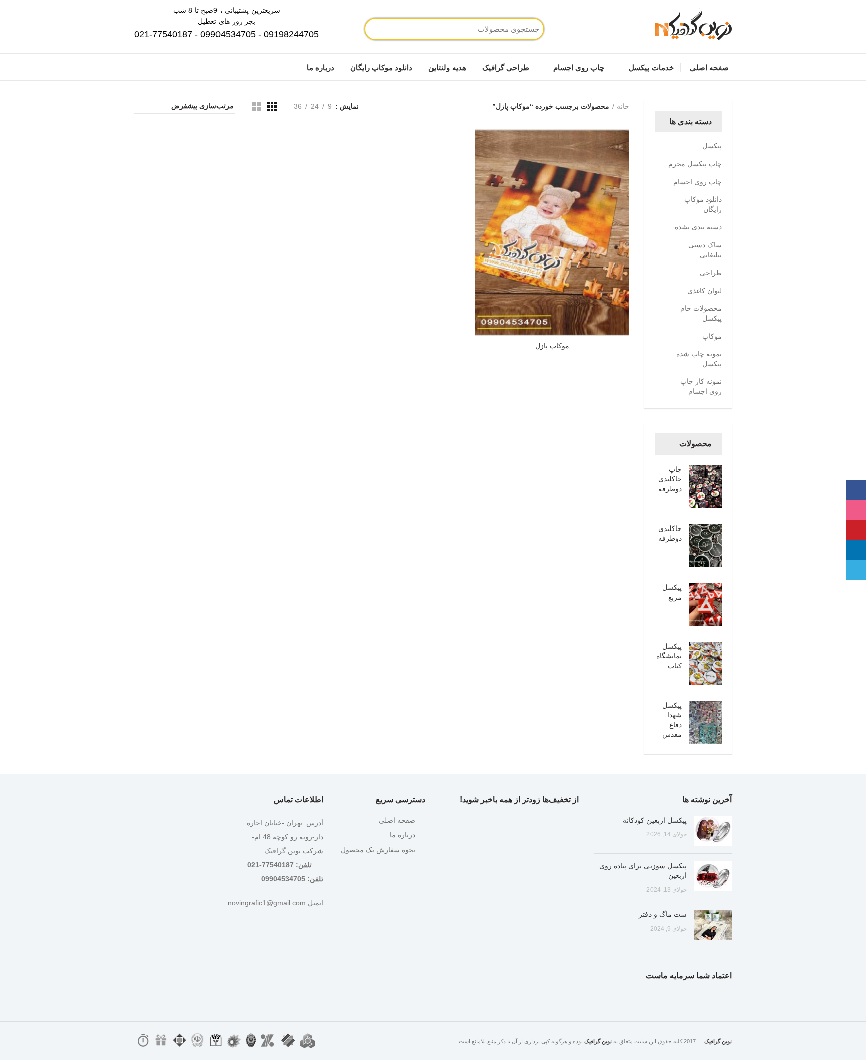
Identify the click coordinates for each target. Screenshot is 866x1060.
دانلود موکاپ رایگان (703, 204)
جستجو (407, 29)
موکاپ (712, 336)
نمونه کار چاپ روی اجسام (701, 386)
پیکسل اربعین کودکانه (655, 820)
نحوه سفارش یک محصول (378, 850)
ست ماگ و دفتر (663, 914)
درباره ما (402, 835)
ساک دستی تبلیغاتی (705, 250)
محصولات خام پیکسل (701, 313)
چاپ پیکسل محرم (695, 164)
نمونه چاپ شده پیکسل (699, 359)
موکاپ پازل (552, 346)
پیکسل (712, 146)
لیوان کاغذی (704, 291)
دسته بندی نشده (698, 227)
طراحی (711, 273)
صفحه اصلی (397, 820)
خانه (623, 106)
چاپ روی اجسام (697, 182)
